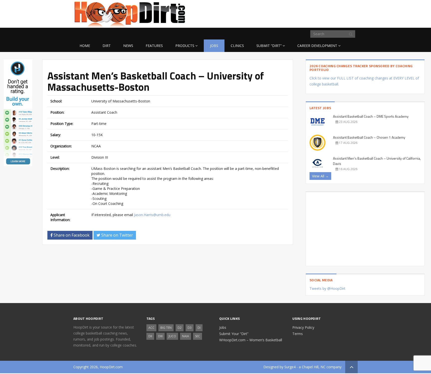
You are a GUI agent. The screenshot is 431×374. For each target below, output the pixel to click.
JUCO (172, 336)
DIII (160, 336)
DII (150, 336)
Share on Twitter (116, 235)
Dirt (107, 45)
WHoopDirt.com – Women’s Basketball (250, 340)
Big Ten (166, 328)
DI (199, 328)
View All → (320, 176)
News (128, 45)
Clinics (237, 45)
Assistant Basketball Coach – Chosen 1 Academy (369, 137)
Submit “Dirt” (269, 45)
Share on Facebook (71, 235)
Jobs (214, 45)
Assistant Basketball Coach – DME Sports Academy (371, 116)
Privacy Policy (303, 327)
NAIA (185, 336)
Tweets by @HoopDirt (327, 288)
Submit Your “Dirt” (233, 333)
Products (184, 45)
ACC (151, 328)
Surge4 (290, 367)
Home (85, 45)
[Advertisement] (318, 13)
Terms (297, 333)
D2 (180, 328)
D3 (190, 328)
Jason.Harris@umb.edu (152, 214)
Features (154, 45)
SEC (197, 336)
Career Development (317, 45)
